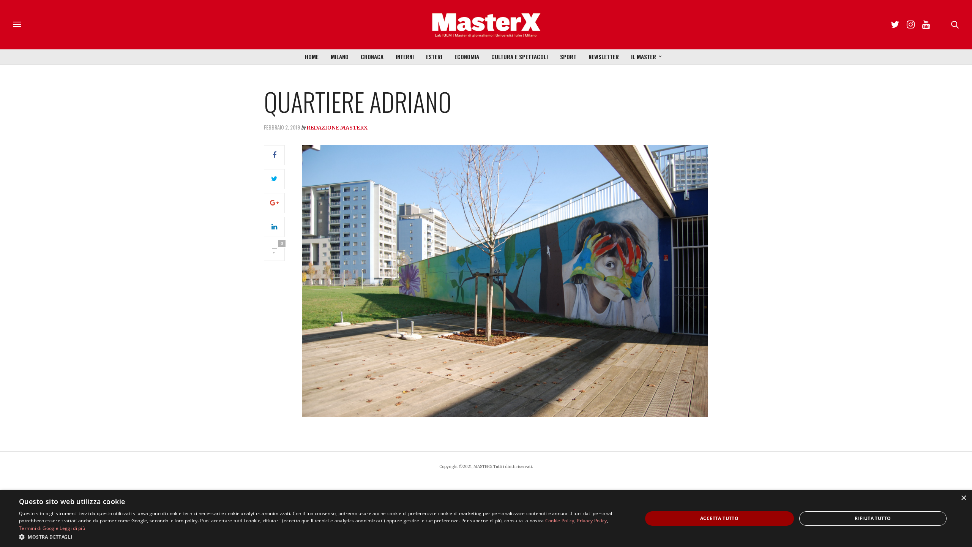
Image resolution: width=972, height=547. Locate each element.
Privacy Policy (592, 520)
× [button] (963, 498)
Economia (466, 56)
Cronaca (372, 56)
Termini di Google (38, 528)
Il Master (643, 56)
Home (312, 56)
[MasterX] (486, 24)
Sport (568, 56)
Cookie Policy (559, 520)
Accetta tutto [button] (719, 518)
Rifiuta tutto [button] (873, 518)
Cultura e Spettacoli (519, 56)
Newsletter (604, 56)
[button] (321, 536)
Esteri (434, 56)
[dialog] (486, 518)
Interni (405, 56)
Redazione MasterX (337, 127)
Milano (340, 56)
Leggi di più (72, 528)
